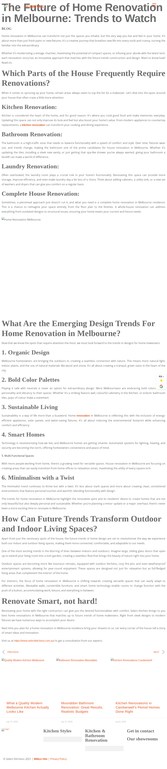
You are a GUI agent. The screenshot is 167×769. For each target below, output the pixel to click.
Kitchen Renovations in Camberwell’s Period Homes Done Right (138, 707)
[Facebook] (89, 762)
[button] (62, 739)
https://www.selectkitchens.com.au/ (34, 640)
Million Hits (40, 759)
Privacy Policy (58, 759)
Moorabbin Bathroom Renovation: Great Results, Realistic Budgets (82, 707)
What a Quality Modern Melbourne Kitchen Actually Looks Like (28, 707)
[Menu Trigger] (154, 4)
